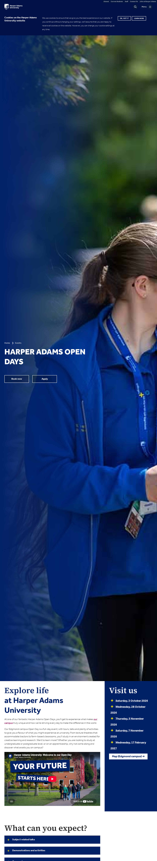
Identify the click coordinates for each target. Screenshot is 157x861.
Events (18, 343)
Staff (126, 1)
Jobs (148, 1)
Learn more (139, 18)
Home (7, 343)
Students (117, 1)
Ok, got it (124, 18)
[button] (135, 7)
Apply (45, 379)
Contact (134, 1)
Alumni (106, 1)
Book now (16, 379)
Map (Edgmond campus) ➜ (128, 756)
